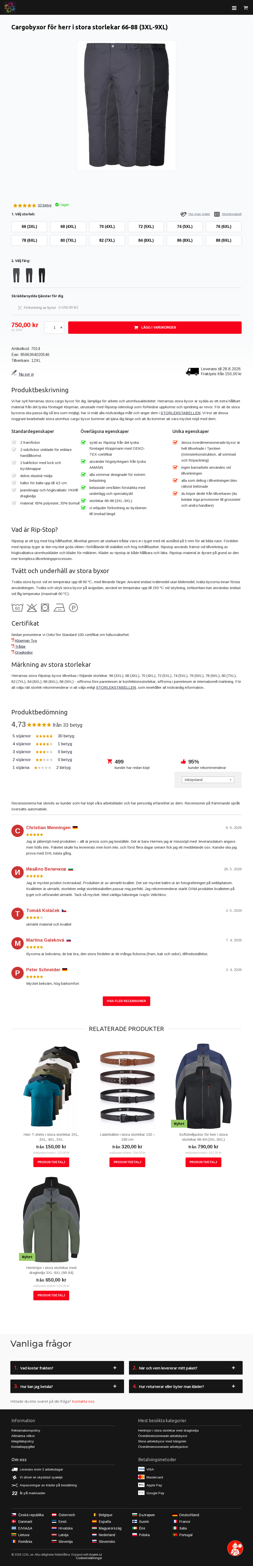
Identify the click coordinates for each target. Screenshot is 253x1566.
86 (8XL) (184, 240)
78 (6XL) (29, 240)
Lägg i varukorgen (158, 327)
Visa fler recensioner (126, 1001)
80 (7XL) (68, 240)
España (105, 1522)
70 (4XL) (107, 226)
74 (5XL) (184, 226)
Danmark (25, 1522)
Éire (142, 1528)
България (147, 1515)
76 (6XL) (223, 226)
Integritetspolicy (22, 1441)
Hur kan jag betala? (33, 1386)
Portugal (185, 1535)
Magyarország (110, 1528)
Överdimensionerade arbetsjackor (163, 1447)
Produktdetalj (51, 1162)
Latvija (63, 1535)
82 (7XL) (107, 240)
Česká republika (31, 1515)
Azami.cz (95, 1554)
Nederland (107, 1535)
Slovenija (66, 1542)
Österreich (67, 1515)
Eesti (62, 1522)
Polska (144, 1535)
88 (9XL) (223, 240)
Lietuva (23, 1535)
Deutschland (189, 1515)
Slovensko (107, 1542)
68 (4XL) (68, 226)
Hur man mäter (199, 214)
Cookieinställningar (89, 1558)
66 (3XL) (29, 226)
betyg (43, 736)
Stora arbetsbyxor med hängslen (162, 1441)
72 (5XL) (146, 226)
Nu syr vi (26, 374)
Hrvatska (66, 1528)
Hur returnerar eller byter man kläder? (168, 1386)
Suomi (144, 1522)
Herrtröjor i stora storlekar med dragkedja (168, 1430)
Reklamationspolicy (25, 1430)
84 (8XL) (146, 240)
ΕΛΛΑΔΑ (25, 1528)
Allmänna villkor (23, 1436)
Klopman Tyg (26, 640)
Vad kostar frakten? (33, 1367)
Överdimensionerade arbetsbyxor (162, 1436)
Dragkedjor (24, 652)
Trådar (20, 646)
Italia (183, 1528)
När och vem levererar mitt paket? (165, 1367)
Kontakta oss (83, 1401)
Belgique (105, 1515)
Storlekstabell (232, 214)
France (184, 1522)
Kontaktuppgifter (23, 1447)
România (25, 1542)
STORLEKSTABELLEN (180, 413)
